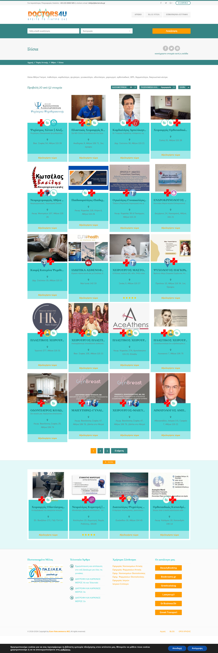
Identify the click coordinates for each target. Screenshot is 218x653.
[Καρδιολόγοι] (123, 122)
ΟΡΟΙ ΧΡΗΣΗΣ (185, 631)
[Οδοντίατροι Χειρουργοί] (53, 403)
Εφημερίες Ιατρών (121, 580)
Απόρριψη (197, 648)
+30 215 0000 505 (67, 3)
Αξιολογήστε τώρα (47, 158)
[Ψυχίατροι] (53, 122)
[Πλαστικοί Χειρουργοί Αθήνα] (94, 122)
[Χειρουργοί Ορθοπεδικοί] (164, 122)
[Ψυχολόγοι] (44, 263)
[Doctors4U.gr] (47, 14)
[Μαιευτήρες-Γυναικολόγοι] (132, 192)
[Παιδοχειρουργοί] (85, 192)
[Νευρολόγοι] (91, 499)
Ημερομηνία (166, 87)
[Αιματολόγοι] (173, 403)
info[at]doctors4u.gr (96, 3)
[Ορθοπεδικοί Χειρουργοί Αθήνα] (170, 122)
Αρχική (30, 63)
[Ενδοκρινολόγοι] (173, 192)
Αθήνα (53, 63)
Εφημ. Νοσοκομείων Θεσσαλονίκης (129, 573)
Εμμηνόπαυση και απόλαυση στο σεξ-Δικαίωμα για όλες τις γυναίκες (88, 569)
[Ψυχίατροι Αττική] (47, 122)
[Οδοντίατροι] (47, 403)
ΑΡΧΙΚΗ (138, 14)
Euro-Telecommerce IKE (59, 631)
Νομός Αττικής (42, 63)
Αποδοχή (177, 648)
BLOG (172, 631)
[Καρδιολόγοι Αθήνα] (135, 122)
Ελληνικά (183, 3)
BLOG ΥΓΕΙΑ (153, 14)
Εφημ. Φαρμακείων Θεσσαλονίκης (128, 577)
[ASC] (188, 87)
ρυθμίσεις (65, 649)
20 (131, 87)
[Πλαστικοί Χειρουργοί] (88, 122)
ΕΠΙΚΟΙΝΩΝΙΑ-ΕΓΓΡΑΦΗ (177, 14)
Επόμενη (119, 450)
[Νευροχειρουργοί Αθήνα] (53, 192)
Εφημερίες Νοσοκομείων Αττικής (128, 566)
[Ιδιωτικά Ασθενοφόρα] (88, 262)
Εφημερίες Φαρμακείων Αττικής (127, 569)
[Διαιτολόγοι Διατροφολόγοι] (129, 500)
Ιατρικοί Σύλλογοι (121, 584)
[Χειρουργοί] (94, 403)
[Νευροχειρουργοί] (47, 192)
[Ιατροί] (41, 122)
